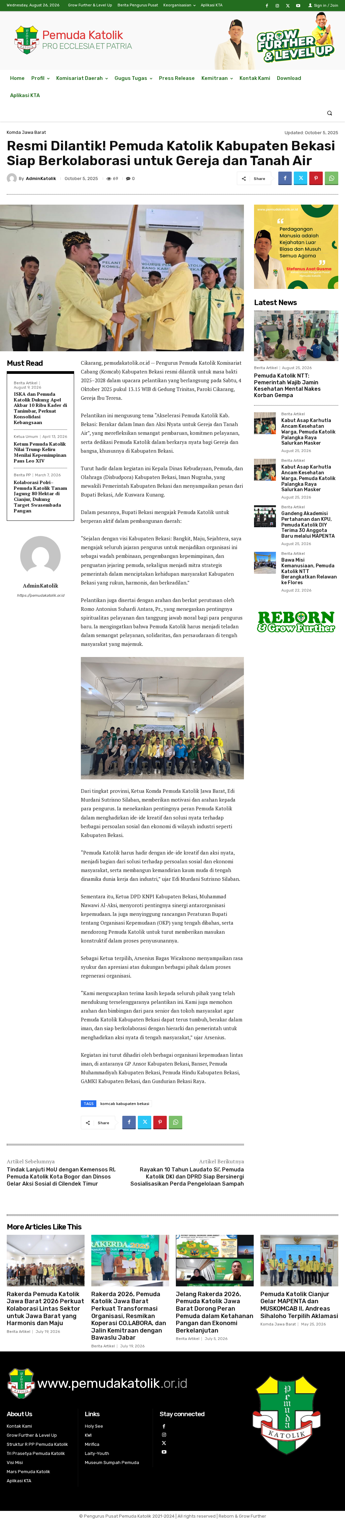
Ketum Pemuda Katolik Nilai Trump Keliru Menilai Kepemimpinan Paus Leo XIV (40, 452)
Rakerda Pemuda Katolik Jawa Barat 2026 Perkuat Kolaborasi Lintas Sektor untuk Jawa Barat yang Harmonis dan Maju (45, 1308)
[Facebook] (266, 6)
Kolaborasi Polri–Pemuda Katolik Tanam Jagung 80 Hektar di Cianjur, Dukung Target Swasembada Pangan (40, 496)
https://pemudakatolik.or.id (40, 595)
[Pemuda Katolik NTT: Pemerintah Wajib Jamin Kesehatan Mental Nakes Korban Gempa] (296, 335)
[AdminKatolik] (13, 178)
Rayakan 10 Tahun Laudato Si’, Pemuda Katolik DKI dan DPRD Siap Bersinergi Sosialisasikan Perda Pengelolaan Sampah (187, 1176)
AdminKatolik (41, 178)
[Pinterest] (316, 178)
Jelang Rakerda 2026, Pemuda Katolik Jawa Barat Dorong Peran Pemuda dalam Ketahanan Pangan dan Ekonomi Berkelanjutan (214, 1312)
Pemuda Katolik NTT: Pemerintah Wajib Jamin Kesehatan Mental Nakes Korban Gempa (287, 385)
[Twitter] (288, 6)
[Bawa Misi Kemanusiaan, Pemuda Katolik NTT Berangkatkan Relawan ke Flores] (265, 563)
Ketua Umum (26, 437)
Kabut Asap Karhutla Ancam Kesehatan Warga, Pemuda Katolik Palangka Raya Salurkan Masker (308, 432)
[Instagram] (277, 6)
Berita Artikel (25, 383)
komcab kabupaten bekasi (124, 1103)
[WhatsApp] (331, 178)
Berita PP (22, 475)
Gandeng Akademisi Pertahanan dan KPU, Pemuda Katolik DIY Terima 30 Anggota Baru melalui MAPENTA (308, 525)
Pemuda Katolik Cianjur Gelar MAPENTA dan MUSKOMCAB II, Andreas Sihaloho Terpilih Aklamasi (299, 1305)
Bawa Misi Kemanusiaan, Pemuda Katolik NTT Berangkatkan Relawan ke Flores (309, 571)
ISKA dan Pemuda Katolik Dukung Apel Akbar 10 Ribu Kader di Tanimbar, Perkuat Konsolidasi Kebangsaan (40, 408)
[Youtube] (298, 6)
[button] (329, 112)
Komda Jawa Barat (26, 132)
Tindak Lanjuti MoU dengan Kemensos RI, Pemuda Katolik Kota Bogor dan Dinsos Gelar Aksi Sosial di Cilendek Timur (61, 1176)
